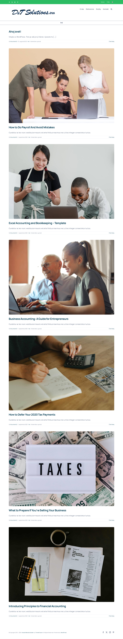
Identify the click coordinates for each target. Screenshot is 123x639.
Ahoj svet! (15, 31)
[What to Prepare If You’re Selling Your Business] (61, 468)
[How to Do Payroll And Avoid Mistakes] (61, 85)
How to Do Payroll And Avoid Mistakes (32, 127)
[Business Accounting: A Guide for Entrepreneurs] (61, 277)
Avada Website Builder (28, 632)
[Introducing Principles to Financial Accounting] (61, 564)
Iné (28, 41)
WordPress (64, 632)
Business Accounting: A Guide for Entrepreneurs (38, 319)
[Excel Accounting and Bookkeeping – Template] (61, 181)
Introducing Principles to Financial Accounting (37, 606)
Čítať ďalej (111, 41)
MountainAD (13, 41)
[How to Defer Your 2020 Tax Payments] (61, 373)
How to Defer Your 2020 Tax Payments (32, 414)
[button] (111, 9)
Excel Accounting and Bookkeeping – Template (37, 223)
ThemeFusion (39, 632)
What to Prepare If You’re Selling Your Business (37, 510)
